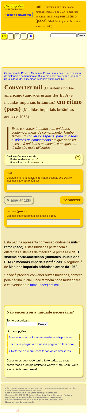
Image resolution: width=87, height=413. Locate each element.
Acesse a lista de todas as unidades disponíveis (40, 337)
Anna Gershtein (55, 395)
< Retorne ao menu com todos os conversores (40, 351)
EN (4, 36)
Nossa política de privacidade (19, 402)
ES (10, 36)
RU (24, 36)
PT (17, 36)
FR (30, 36)
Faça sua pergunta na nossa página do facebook (41, 344)
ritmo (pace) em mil (44, 285)
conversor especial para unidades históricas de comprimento (45, 138)
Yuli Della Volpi (55, 399)
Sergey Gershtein (37, 395)
